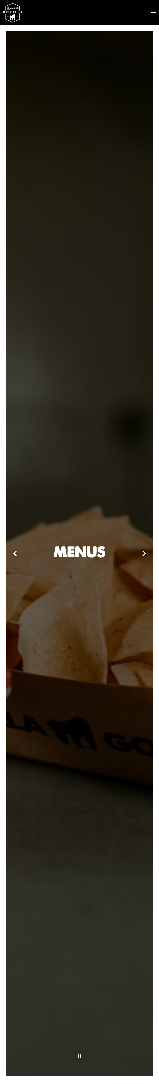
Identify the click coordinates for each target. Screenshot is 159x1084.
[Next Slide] (144, 553)
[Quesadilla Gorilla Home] (17, 12)
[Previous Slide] (15, 553)
